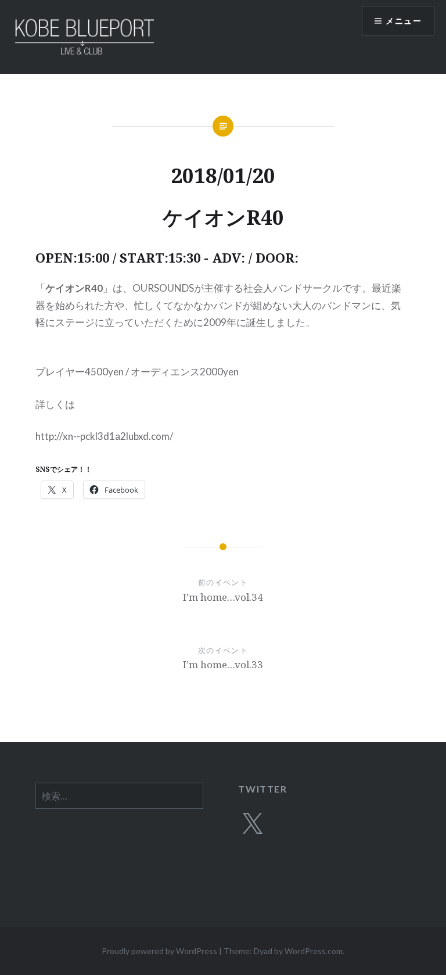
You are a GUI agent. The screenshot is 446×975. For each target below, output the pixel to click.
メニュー (404, 21)
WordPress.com (314, 951)
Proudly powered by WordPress (159, 951)
